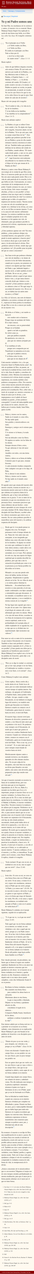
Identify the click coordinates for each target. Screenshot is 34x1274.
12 (11, 633)
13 (11, 774)
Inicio (4, 11)
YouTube (28, 1272)
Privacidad (23, 1272)
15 (23, 954)
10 (9, 481)
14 (18, 906)
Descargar (6, 16)
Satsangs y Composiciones (16, 11)
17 (13, 1127)
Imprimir (15, 16)
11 (27, 600)
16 (10, 1020)
